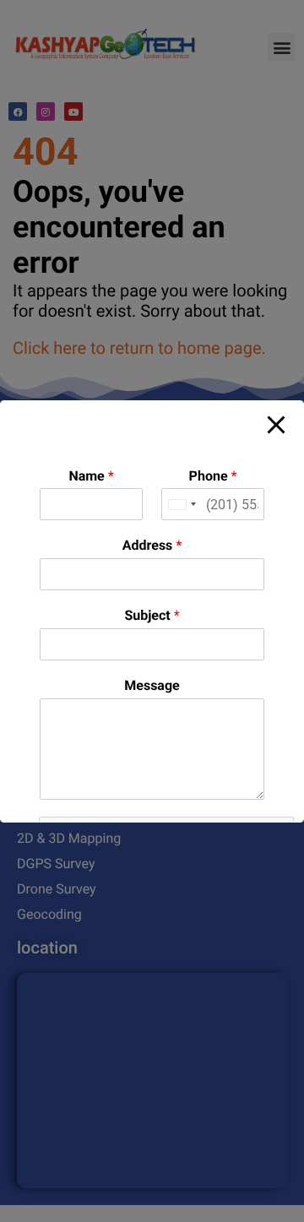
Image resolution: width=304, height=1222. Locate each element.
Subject (151, 615)
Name (90, 476)
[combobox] (181, 504)
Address (152, 545)
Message (151, 685)
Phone (213, 476)
